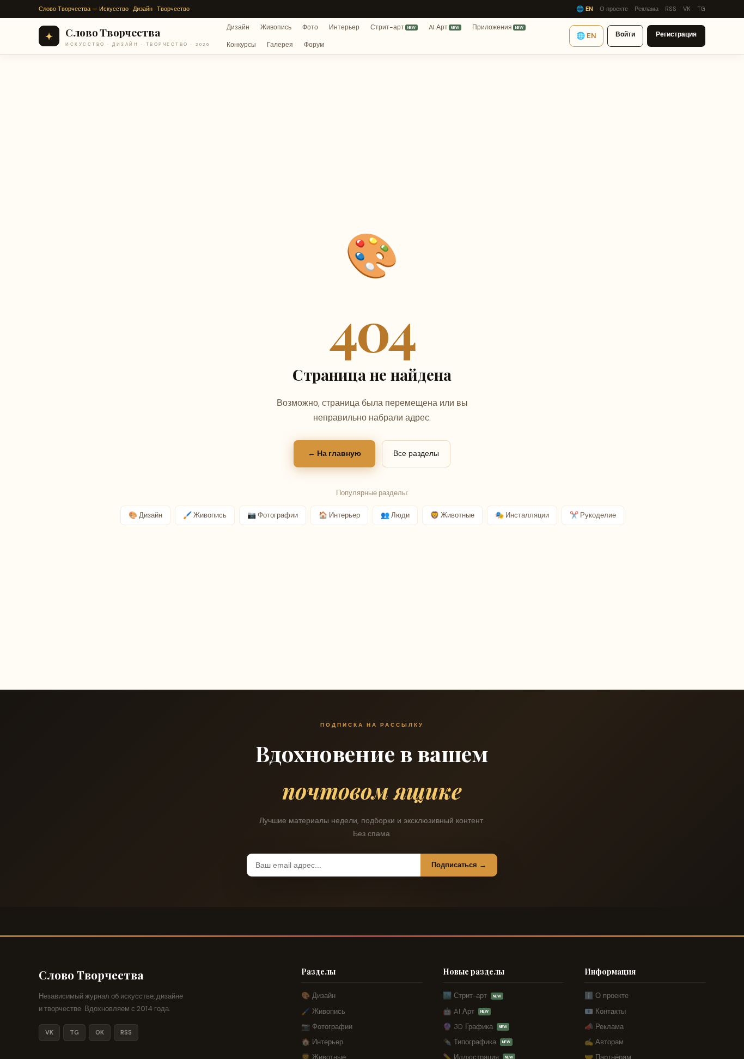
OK (99, 1032)
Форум (314, 44)
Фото (310, 26)
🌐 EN (584, 9)
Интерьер (344, 26)
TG (701, 9)
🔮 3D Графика (475, 1026)
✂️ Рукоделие (593, 515)
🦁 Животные (452, 515)
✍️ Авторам (604, 1041)
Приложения (497, 26)
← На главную (334, 453)
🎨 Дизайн (145, 515)
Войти (625, 34)
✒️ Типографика (476, 1041)
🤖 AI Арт (466, 1011)
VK (687, 9)
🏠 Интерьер (339, 515)
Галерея (280, 44)
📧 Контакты (605, 1011)
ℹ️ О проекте (606, 995)
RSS (670, 9)
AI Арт (444, 26)
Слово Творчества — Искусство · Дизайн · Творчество (114, 9)
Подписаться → (458, 865)
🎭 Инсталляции (522, 515)
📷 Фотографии (272, 515)
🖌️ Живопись (205, 515)
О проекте (614, 9)
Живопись (275, 26)
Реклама (646, 9)
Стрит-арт (393, 26)
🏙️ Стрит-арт (472, 995)
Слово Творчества (91, 974)
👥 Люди (395, 515)
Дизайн (238, 26)
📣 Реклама (604, 1026)
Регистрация (676, 34)
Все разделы (416, 453)
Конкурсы (241, 44)
